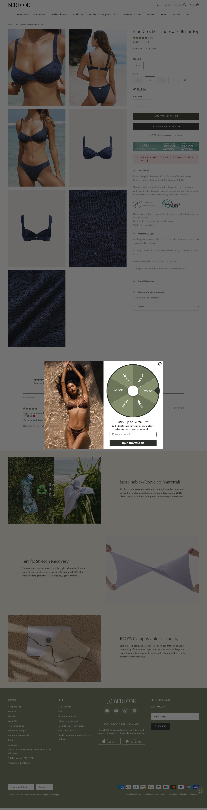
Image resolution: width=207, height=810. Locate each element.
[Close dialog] (159, 363)
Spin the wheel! (133, 443)
